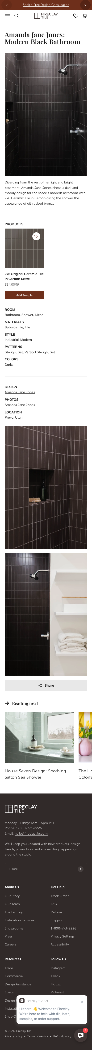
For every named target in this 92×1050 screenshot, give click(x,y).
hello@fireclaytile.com (31, 834)
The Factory (14, 912)
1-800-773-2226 (29, 828)
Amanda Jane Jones (20, 392)
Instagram (58, 968)
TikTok (55, 976)
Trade (9, 968)
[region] (46, 5)
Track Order (60, 896)
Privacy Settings (62, 936)
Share (49, 685)
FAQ (54, 904)
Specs (9, 992)
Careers (10, 944)
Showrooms (14, 928)
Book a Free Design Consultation (46, 5)
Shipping (57, 920)
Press (9, 936)
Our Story (12, 896)
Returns (56, 912)
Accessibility (60, 944)
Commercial (14, 976)
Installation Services (19, 920)
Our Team (12, 904)
